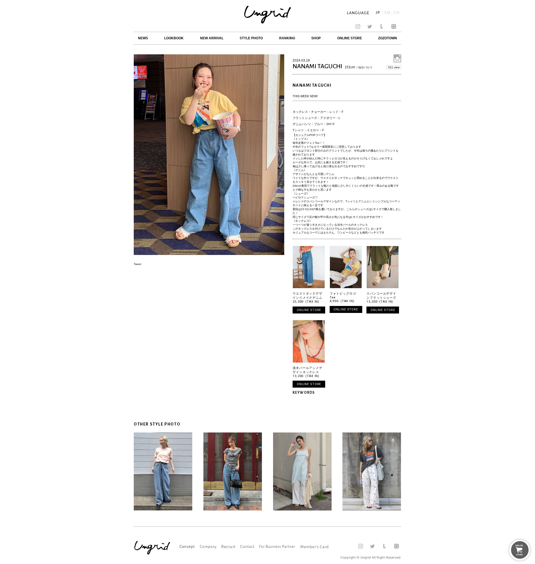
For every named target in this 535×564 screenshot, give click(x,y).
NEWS (143, 38)
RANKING (287, 38)
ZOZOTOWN (387, 38)
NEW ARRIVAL (211, 38)
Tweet (137, 264)
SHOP (316, 38)
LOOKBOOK (174, 38)
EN (387, 13)
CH (397, 13)
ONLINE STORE (349, 38)
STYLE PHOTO (251, 38)
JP (378, 13)
